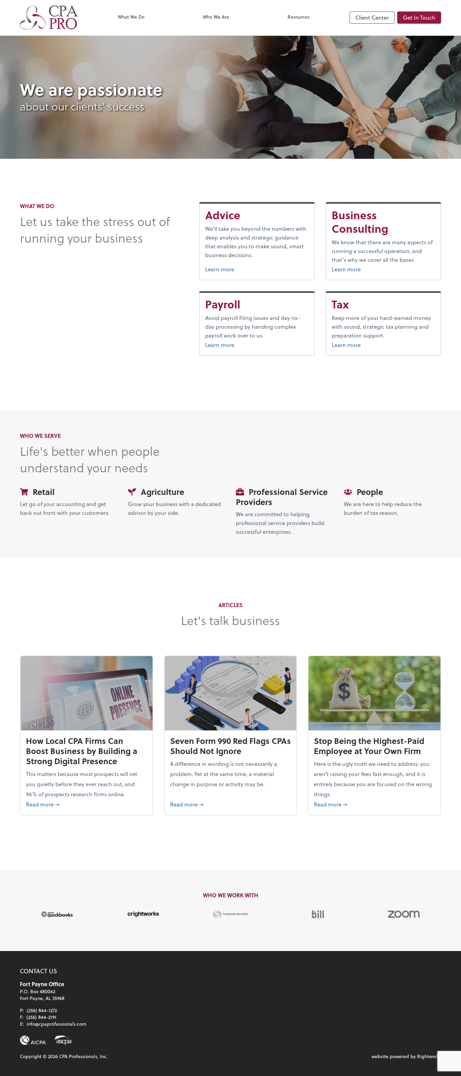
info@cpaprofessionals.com (56, 1023)
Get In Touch (419, 17)
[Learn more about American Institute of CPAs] (33, 1040)
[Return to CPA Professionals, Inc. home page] (49, 17)
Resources (298, 16)
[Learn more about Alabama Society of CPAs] (63, 1040)
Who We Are (216, 16)
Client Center (372, 17)
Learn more (236, 269)
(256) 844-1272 (42, 1010)
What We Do (131, 16)
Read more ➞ (86, 804)
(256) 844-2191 (41, 1017)
